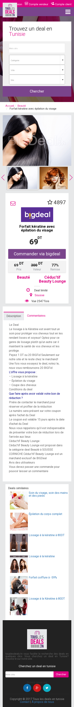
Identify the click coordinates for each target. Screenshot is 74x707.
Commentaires (36, 315)
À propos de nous (43, 702)
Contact (24, 702)
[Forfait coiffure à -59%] (19, 593)
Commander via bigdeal (37, 253)
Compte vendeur (38, 4)
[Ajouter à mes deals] (49, 202)
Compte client (62, 4)
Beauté (22, 105)
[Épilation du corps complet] (19, 529)
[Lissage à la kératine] (19, 572)
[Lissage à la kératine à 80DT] (19, 550)
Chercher (37, 91)
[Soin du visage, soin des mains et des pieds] (19, 508)
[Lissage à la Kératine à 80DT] (19, 614)
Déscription (13, 316)
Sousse (39, 295)
